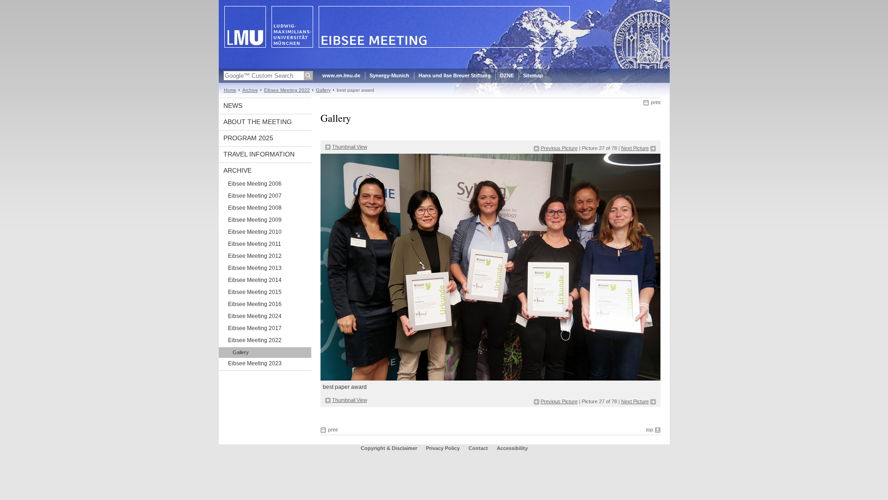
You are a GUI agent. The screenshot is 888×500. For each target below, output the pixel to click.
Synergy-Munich (389, 75)
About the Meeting (257, 121)
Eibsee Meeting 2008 (255, 208)
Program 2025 (248, 138)
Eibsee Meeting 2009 (255, 220)
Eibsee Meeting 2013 (255, 268)
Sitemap (533, 75)
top (649, 429)
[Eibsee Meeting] (444, 66)
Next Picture (635, 148)
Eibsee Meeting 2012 (255, 256)
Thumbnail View (349, 147)
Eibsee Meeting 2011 (254, 244)
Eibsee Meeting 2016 (255, 304)
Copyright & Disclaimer (389, 448)
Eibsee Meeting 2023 (255, 363)
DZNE (507, 75)
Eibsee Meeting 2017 (255, 328)
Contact (478, 448)
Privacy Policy (443, 448)
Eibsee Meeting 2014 (255, 280)
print (655, 102)
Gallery (323, 90)
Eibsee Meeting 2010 (255, 232)
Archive (250, 90)
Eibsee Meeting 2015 (255, 292)
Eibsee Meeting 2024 (255, 316)
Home (230, 90)
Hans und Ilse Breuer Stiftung (455, 75)
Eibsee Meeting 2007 (255, 196)
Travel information (259, 154)
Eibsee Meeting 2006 (255, 184)
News (232, 105)
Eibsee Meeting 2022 (287, 90)
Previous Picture (559, 148)
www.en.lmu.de (341, 75)
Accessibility (512, 448)
